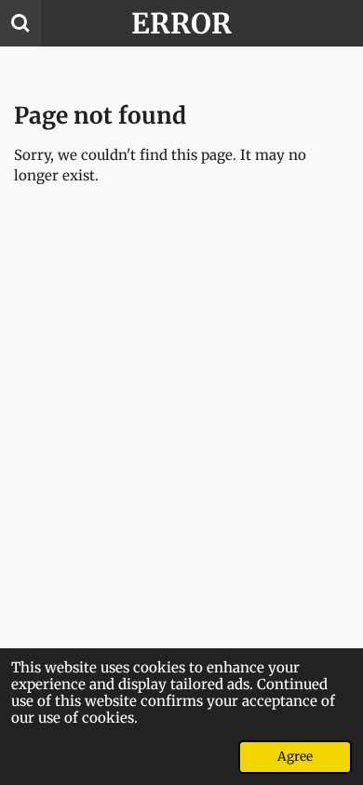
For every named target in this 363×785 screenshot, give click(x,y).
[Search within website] (20, 23)
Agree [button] (295, 757)
